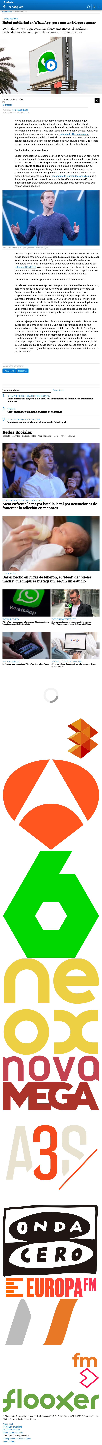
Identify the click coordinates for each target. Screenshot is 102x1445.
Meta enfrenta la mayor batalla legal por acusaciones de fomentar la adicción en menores (50, 400)
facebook (22, 370)
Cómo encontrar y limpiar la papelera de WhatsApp (34, 411)
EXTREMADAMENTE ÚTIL (63, 619)
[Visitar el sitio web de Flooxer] (51, 1411)
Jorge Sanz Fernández (12, 99)
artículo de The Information (74, 134)
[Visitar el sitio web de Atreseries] (51, 1203)
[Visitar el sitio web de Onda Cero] (51, 1276)
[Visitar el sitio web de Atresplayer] (51, 1387)
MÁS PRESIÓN (9, 573)
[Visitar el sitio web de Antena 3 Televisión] (51, 849)
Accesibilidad (9, 1442)
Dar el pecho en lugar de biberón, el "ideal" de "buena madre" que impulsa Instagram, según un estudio (46, 579)
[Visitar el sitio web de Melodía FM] (51, 1366)
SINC (56, 436)
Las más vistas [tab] (10, 390)
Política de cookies (11, 1430)
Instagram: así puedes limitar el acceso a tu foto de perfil (37, 422)
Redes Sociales (17, 432)
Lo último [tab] (58, 390)
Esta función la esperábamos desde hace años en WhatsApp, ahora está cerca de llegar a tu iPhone (71, 623)
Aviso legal (8, 1424)
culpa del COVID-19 (25, 267)
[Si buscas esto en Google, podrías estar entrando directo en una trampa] (75, 645)
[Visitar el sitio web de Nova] (51, 1081)
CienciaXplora (44, 436)
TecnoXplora (7, 11)
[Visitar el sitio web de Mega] (51, 1109)
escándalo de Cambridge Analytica (70, 176)
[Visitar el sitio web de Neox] (51, 1054)
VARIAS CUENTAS (10, 661)
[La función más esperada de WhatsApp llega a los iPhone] (26, 645)
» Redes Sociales (20, 11)
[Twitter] (3, 102)
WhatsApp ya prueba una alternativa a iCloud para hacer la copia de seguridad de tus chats (25, 623)
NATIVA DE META (10, 619)
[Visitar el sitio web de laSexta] (51, 957)
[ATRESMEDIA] (51, 758)
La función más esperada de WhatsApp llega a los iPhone (25, 664)
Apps (63, 436)
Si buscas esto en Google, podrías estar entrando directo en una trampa (74, 665)
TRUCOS (11, 409)
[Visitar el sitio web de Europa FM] (51, 1297)
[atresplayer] (88, 7)
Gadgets (6, 436)
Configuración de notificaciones (17, 1439)
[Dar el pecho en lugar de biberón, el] (51, 543)
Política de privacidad (12, 1427)
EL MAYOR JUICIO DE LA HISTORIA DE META (28, 396)
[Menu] (98, 7)
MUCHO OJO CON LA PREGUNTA (66, 661)
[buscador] (93, 7)
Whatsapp (9, 370)
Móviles (16, 436)
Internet (72, 436)
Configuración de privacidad (16, 1436)
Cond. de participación (13, 1433)
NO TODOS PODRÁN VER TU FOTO (23, 419)
